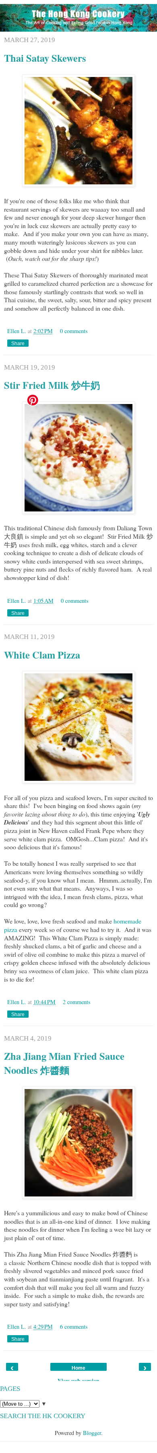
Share (18, 343)
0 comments (74, 331)
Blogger (92, 1433)
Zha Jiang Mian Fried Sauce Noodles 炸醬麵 (64, 1063)
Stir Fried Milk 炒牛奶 (52, 385)
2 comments (77, 1002)
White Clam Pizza (42, 655)
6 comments (74, 1326)
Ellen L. (17, 331)
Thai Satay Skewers (45, 58)
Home (78, 1368)
